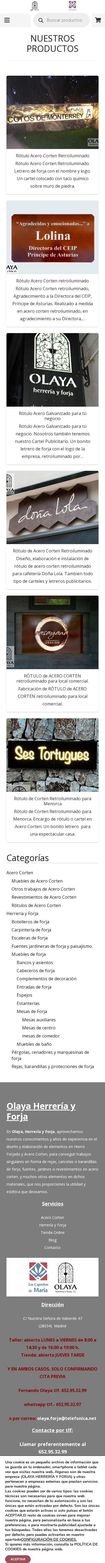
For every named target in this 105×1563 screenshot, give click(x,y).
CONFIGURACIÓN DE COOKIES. (49, 1539)
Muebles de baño (34, 1044)
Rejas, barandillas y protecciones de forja (53, 1066)
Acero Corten (19, 873)
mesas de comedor (41, 1036)
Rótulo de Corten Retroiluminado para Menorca (52, 801)
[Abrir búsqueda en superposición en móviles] (61, 20)
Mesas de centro (38, 1028)
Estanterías (28, 1003)
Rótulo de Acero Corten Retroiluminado (52, 551)
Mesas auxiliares (39, 1020)
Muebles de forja (29, 954)
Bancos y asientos (35, 963)
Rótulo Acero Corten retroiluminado (52, 281)
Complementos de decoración (46, 979)
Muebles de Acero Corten (37, 881)
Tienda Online (53, 1232)
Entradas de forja (34, 987)
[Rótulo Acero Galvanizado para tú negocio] (52, 370)
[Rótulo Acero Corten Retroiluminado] (52, 112)
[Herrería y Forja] (52, 1277)
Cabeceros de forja (36, 971)
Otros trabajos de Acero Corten (43, 889)
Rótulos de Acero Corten (36, 905)
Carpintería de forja (31, 930)
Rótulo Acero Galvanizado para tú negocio (52, 415)
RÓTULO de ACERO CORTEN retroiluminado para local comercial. (52, 678)
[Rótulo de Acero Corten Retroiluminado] (52, 507)
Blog (52, 1240)
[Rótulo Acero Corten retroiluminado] (52, 237)
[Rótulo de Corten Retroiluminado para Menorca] (52, 755)
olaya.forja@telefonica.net (66, 1418)
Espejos (24, 995)
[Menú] (7, 20)
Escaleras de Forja (30, 938)
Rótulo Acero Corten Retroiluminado (52, 156)
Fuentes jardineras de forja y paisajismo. (52, 946)
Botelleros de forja (30, 922)
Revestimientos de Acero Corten (44, 897)
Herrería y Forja (22, 913)
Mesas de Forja (32, 1011)
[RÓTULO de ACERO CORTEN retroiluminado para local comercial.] (52, 632)
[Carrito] (98, 20)
